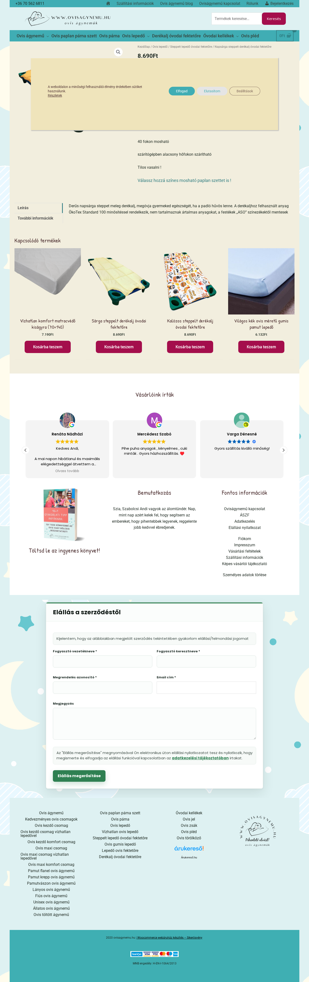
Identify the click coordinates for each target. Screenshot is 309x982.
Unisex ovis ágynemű (51, 902)
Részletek (55, 95)
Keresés (274, 18)
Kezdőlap (144, 46)
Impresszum (244, 545)
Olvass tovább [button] (67, 471)
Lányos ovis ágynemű (51, 889)
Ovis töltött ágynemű (51, 914)
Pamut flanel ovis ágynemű (51, 870)
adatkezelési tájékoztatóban (200, 758)
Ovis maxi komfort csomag (51, 864)
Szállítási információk (244, 557)
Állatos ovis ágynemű (51, 908)
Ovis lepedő (160, 46)
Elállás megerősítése (79, 776)
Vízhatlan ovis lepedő (120, 831)
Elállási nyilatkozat (245, 527)
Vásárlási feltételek (244, 551)
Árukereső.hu (189, 857)
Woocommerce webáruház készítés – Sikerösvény (169, 937)
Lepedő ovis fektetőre (120, 850)
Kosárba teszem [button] (47, 346)
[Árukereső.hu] (189, 850)
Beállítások (245, 91)
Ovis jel (189, 819)
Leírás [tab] (23, 208)
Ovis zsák (189, 825)
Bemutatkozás (154, 492)
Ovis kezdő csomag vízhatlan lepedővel (45, 833)
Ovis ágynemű (51, 813)
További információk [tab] (35, 218)
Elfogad (182, 91)
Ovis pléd (189, 831)
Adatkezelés (244, 521)
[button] (118, 52)
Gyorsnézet (47, 309)
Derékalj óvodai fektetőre (120, 857)
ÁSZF (244, 515)
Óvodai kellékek (189, 813)
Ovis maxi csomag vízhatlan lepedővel (45, 856)
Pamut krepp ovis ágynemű (51, 877)
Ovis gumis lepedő (120, 844)
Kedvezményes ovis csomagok (51, 819)
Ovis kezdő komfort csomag (51, 842)
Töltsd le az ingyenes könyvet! (64, 550)
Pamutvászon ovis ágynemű (51, 883)
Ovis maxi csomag (51, 848)
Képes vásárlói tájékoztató (244, 563)
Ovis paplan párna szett (120, 813)
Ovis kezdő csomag (51, 825)
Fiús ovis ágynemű (51, 896)
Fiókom (244, 538)
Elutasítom (212, 91)
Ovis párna (120, 819)
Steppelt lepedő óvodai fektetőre (191, 46)
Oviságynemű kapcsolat (244, 509)
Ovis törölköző (189, 838)
